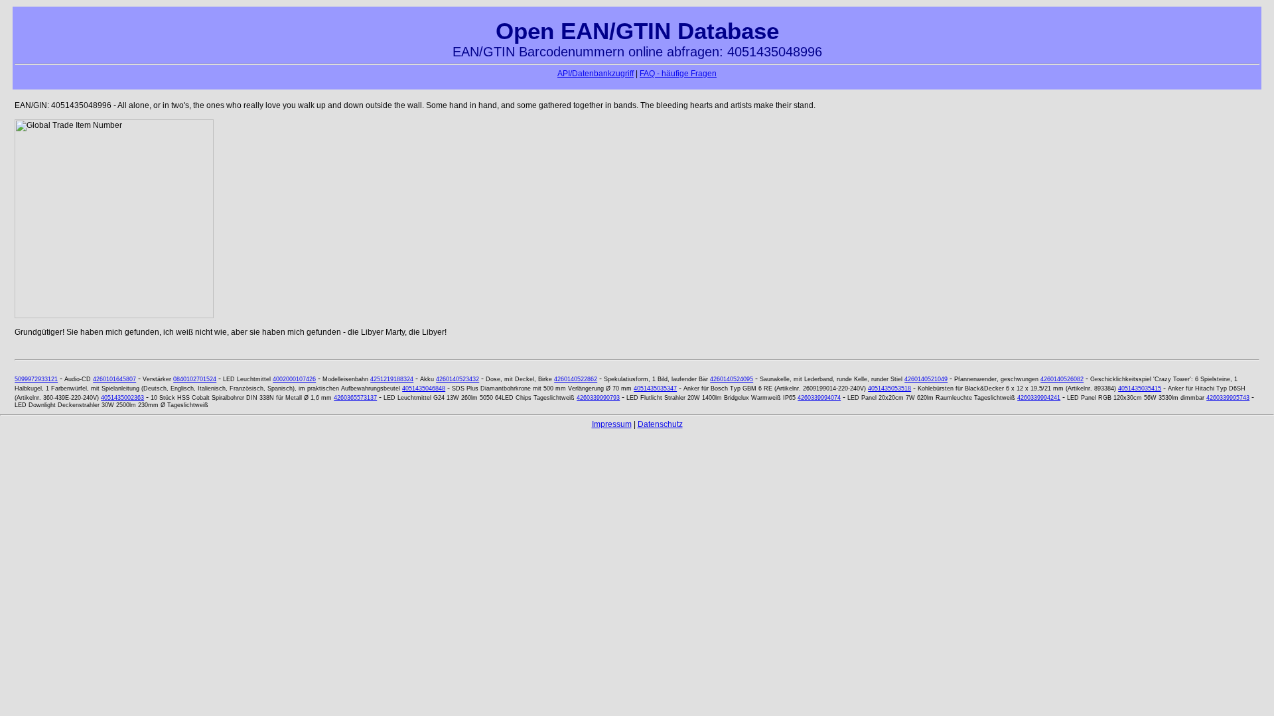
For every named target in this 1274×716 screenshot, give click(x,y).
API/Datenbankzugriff (595, 73)
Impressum (612, 424)
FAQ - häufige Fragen (678, 73)
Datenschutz (660, 424)
